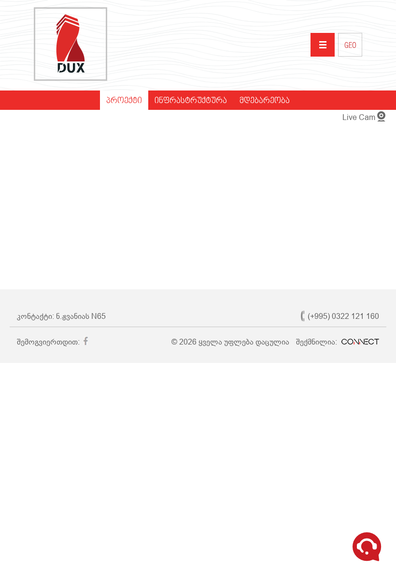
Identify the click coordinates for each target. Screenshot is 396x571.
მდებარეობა (265, 101)
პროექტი (124, 101)
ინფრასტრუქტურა (191, 101)
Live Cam (358, 117)
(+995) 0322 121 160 (343, 316)
